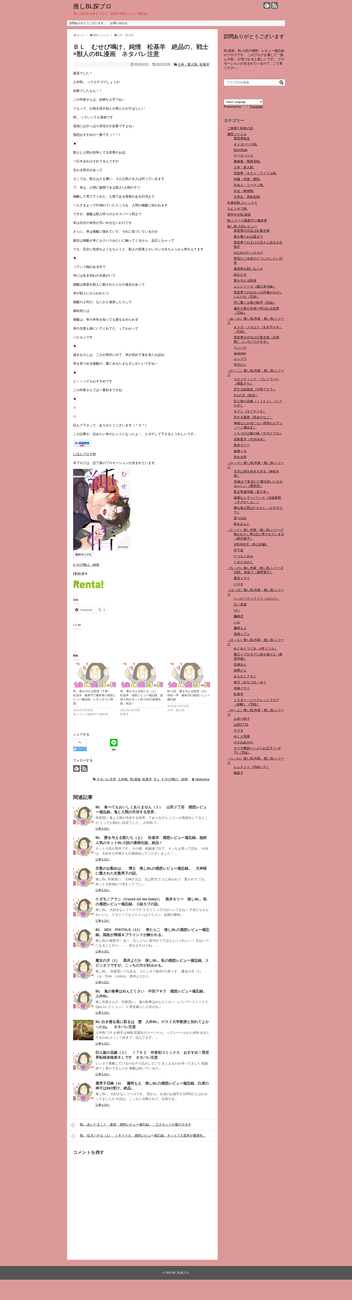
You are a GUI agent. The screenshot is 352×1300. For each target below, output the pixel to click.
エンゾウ (240, 359)
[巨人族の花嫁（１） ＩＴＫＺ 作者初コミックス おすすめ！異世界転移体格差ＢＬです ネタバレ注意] (83, 1061)
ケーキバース (243, 155)
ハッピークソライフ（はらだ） (256, 598)
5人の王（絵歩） (246, 395)
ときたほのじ (243, 562)
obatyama (202, 779)
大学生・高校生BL (247, 197)
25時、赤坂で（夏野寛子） (253, 572)
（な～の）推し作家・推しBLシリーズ (255, 568)
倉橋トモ (240, 451)
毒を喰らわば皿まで (248, 236)
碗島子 (238, 773)
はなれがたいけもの (248, 252)
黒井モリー (242, 445)
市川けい (240, 364)
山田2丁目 (241, 724)
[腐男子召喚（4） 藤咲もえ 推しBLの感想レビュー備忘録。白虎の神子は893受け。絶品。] (83, 1091)
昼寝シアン (242, 634)
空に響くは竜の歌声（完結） (255, 302)
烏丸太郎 (240, 457)
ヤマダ (238, 730)
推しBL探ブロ (92, 6)
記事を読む (103, 828)
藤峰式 (238, 616)
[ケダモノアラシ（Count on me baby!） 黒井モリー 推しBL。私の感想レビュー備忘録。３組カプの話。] (83, 907)
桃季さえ (240, 670)
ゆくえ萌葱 (242, 736)
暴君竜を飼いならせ (248, 269)
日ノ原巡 (240, 604)
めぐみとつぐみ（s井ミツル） (256, 648)
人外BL (123, 779)
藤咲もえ (240, 628)
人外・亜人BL (188, 64)
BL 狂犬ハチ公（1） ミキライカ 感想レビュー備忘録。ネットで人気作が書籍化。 (143, 1135)
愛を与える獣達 (245, 280)
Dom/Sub (240, 150)
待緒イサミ (242, 688)
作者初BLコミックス (242, 203)
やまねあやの (243, 742)
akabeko (240, 353)
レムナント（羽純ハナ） (252, 767)
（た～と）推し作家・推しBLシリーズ (255, 530)
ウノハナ (240, 347)
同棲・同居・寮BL (247, 179)
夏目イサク (242, 578)
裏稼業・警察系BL (247, 161)
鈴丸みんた (242, 524)
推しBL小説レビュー (242, 226)
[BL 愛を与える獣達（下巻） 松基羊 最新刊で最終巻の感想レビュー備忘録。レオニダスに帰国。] (94, 675)
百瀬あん (240, 664)
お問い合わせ (118, 23)
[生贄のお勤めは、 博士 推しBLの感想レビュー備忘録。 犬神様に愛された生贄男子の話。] (83, 877)
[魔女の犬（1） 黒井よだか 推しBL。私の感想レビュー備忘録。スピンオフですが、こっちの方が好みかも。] (83, 969)
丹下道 (238, 550)
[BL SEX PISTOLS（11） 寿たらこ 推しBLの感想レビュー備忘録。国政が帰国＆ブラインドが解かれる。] (83, 938)
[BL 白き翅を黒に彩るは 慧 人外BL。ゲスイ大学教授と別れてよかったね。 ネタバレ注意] (83, 1030)
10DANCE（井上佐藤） (251, 544)
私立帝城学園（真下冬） (252, 492)
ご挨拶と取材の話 (240, 128)
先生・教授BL (244, 191)
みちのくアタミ (245, 676)
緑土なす (240, 274)
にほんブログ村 (84, 454)
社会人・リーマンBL (249, 185)
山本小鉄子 (242, 718)
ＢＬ (157, 779)
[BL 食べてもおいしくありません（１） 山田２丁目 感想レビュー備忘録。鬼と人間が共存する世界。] (83, 815)
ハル (237, 622)
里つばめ (240, 518)
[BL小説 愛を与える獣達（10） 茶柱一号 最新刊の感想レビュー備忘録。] (188, 675)
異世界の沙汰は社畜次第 (252, 230)
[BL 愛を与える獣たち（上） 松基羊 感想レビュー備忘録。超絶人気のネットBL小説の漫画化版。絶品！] (141, 675)
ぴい (237, 610)
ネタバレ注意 (106, 779)
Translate (256, 106)
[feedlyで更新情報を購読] (266, 5)
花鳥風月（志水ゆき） (250, 439)
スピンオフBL (237, 208)
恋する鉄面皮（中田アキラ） (255, 389)
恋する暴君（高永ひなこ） (253, 417)
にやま (238, 584)
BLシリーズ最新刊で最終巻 (247, 220)
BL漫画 (135, 779)
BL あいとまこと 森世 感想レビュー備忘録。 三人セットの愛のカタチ (135, 1124)
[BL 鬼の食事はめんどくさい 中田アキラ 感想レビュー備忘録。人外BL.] (83, 999)
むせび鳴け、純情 (86, 564)
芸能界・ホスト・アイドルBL (255, 173)
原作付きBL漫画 (239, 214)
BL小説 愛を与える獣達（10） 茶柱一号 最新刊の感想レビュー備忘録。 (189, 695)
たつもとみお (243, 556)
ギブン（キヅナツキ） (250, 411)
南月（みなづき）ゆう (250, 682)
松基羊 (204, 64)
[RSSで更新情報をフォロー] (274, 5)
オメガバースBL (245, 144)
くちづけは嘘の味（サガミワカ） (258, 433)
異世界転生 (242, 138)
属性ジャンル (237, 134)
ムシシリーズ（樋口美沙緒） (255, 286)
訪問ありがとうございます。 (87, 23)
